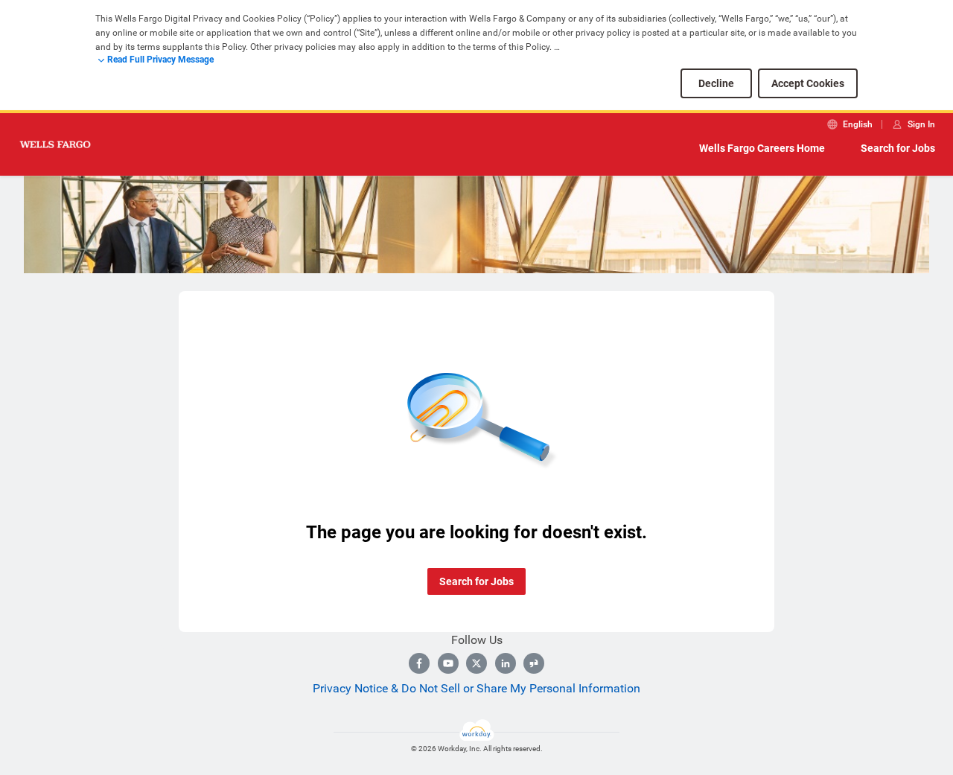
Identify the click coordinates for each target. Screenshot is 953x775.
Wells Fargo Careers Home (762, 148)
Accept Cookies (807, 83)
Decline (716, 83)
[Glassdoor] (533, 663)
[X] (476, 663)
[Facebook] (419, 663)
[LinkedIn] (505, 663)
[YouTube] (448, 663)
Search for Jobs (898, 148)
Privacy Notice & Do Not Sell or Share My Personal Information (476, 688)
